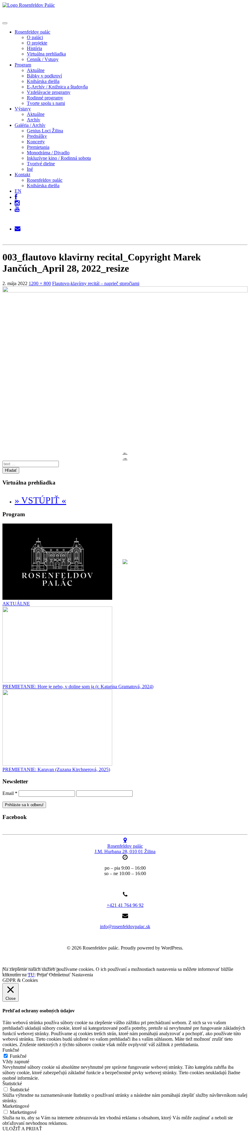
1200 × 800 (40, 283)
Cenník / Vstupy (43, 59)
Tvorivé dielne (41, 163)
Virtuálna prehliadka (46, 53)
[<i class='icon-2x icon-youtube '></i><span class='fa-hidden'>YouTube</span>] (17, 209)
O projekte (37, 42)
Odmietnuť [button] (59, 974)
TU (31, 974)
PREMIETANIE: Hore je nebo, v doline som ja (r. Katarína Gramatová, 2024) (77, 686)
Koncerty (36, 141)
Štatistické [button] (12, 1083)
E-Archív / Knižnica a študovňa (57, 86)
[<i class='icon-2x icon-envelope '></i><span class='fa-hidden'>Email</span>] (17, 227)
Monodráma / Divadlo (48, 152)
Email (9, 793)
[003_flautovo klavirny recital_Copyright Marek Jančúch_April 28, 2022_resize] (125, 290)
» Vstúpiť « (40, 500)
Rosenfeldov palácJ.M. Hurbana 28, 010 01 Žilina (125, 848)
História (34, 48)
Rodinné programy (45, 97)
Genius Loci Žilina (45, 130)
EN (18, 191)
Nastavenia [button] (82, 974)
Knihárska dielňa (43, 81)
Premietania (38, 147)
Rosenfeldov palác (32, 31)
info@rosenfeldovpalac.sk (125, 926)
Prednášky (37, 136)
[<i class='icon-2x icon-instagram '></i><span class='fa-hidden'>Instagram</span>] (17, 202)
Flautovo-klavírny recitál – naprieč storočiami (95, 283)
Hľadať (11, 470)
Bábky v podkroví (44, 75)
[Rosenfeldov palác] (28, 5)
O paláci (35, 37)
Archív (33, 119)
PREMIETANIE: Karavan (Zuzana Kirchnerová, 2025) (56, 769)
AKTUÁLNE (16, 603)
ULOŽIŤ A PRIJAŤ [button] (22, 1128)
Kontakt (22, 174)
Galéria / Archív (30, 125)
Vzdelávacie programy (48, 92)
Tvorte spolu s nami (46, 103)
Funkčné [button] (10, 1050)
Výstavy (23, 108)
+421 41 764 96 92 (125, 905)
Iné (30, 169)
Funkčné (18, 1056)
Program (23, 64)
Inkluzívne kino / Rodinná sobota (59, 158)
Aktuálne (36, 70)
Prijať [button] (42, 974)
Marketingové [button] (15, 1106)
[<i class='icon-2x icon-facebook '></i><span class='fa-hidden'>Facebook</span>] (16, 195)
